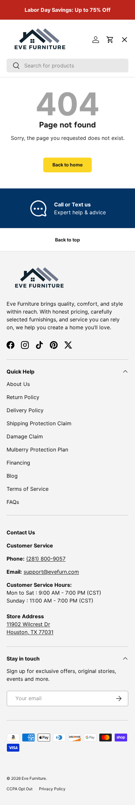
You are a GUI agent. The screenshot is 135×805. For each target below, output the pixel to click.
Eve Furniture (34, 778)
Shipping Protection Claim (39, 423)
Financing (18, 462)
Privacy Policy (52, 788)
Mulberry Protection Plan (37, 449)
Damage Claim (25, 436)
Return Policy (23, 397)
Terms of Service (27, 489)
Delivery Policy (25, 410)
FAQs (13, 502)
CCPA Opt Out (19, 788)
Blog (12, 475)
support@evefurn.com (51, 571)
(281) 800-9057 (46, 558)
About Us (18, 384)
